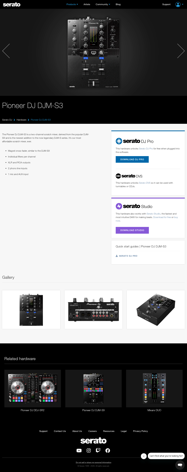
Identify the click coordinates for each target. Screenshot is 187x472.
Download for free (162, 217)
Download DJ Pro (132, 159)
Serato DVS (144, 182)
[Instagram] (89, 451)
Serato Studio (153, 213)
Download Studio (132, 230)
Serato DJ (7, 119)
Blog (118, 4)
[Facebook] (107, 451)
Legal (124, 431)
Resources (108, 431)
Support (166, 4)
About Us (77, 431)
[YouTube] (79, 451)
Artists (87, 4)
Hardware (21, 119)
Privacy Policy (140, 431)
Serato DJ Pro (146, 148)
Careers (92, 431)
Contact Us (60, 431)
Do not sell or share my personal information (93, 462)
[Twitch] (98, 451)
